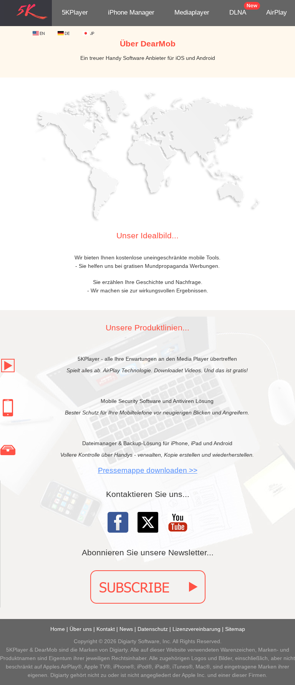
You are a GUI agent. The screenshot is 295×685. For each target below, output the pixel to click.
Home (57, 629)
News (126, 629)
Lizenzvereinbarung (196, 629)
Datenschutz (153, 629)
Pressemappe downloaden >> (147, 470)
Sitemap (235, 629)
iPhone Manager (131, 12)
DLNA (237, 12)
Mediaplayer (191, 12)
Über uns (81, 629)
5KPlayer (75, 12)
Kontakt (105, 629)
